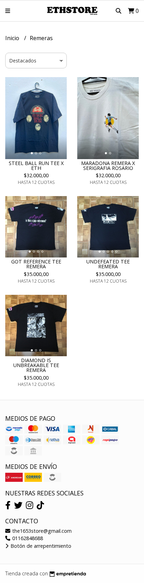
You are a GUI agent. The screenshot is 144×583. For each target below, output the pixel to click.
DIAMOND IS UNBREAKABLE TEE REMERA (36, 365)
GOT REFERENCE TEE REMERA (36, 264)
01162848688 (27, 538)
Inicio (13, 38)
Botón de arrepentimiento (40, 546)
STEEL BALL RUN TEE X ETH (36, 165)
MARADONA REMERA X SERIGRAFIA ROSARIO (108, 165)
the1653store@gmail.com (41, 531)
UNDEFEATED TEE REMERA (108, 264)
